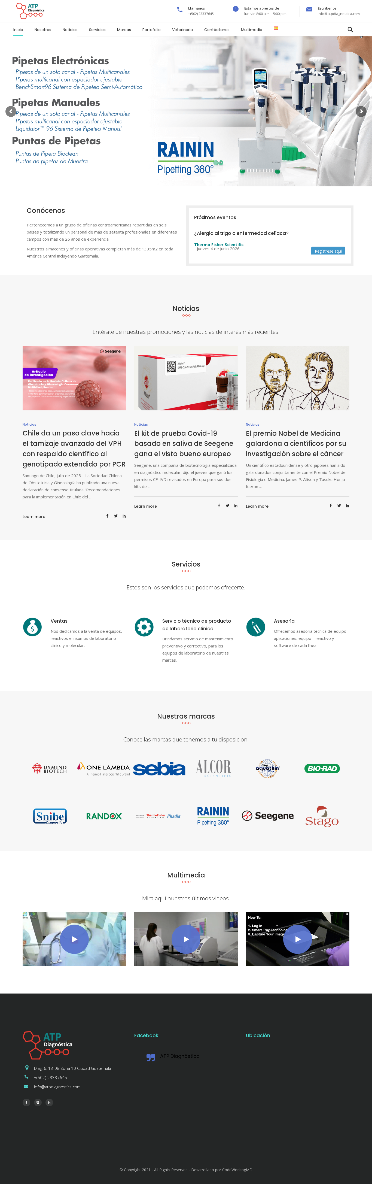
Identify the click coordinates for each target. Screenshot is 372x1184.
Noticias (29, 424)
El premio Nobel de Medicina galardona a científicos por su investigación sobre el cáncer (296, 444)
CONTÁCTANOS (75, 145)
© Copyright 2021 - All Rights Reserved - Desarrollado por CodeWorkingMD (186, 1169)
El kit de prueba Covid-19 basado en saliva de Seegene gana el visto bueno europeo (183, 444)
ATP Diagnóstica (180, 1056)
